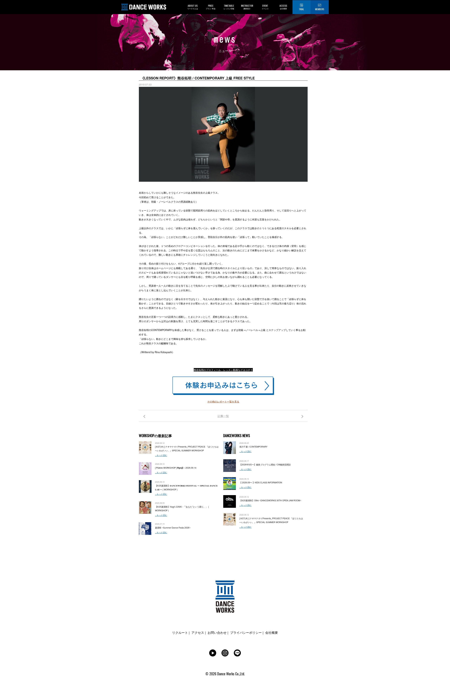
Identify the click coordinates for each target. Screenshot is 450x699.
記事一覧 (223, 416)
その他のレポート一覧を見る (223, 401)
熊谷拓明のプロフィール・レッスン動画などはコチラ (223, 370)
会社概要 (271, 632)
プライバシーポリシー (246, 632)
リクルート (180, 632)
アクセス (197, 632)
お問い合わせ (217, 632)
